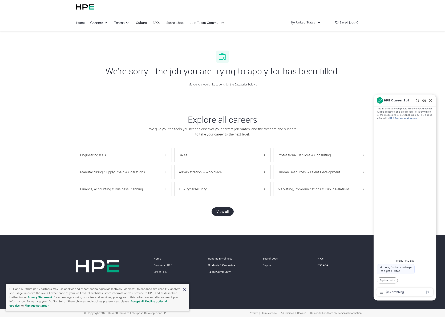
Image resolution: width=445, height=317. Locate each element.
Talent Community (219, 271)
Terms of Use (269, 313)
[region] (405, 195)
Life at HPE (160, 271)
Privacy (253, 313)
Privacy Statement (40, 297)
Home (80, 23)
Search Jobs (175, 23)
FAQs (156, 23)
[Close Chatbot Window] (430, 100)
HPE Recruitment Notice (403, 118)
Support (268, 265)
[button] (184, 289)
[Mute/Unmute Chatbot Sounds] (424, 100)
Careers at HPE (163, 265)
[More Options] (381, 292)
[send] (428, 292)
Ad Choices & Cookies (293, 313)
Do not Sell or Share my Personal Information (336, 313)
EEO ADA (322, 265)
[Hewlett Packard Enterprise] (85, 7)
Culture (141, 23)
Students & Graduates (221, 265)
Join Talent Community (207, 23)
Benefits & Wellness (220, 258)
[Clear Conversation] (417, 100)
